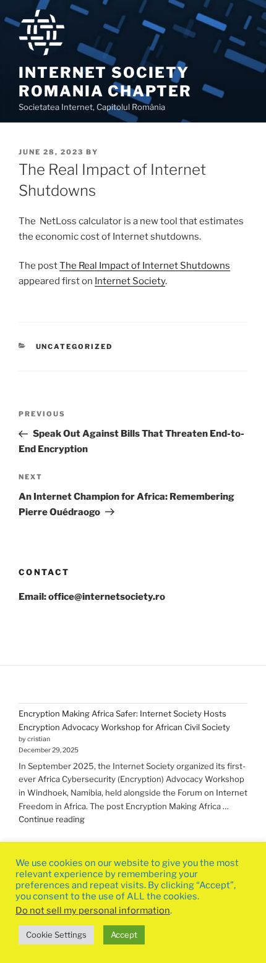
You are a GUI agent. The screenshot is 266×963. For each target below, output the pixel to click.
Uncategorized (74, 346)
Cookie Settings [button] (56, 935)
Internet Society (130, 281)
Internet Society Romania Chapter (105, 82)
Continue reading (52, 819)
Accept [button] (124, 935)
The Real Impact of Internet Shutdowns (144, 265)
